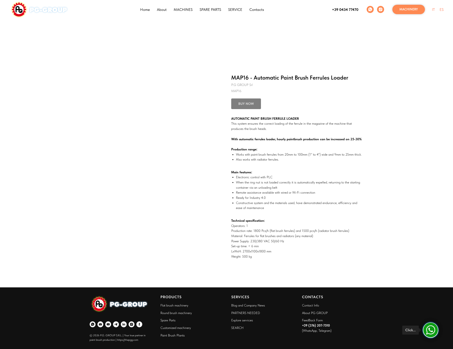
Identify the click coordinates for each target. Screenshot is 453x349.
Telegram (325, 330)
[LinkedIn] (124, 324)
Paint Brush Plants (172, 335)
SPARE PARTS (210, 9)
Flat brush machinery (174, 305)
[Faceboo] (139, 324)
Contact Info (310, 305)
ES (442, 9)
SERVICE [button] (235, 9)
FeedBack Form (312, 320)
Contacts (256, 9)
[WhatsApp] (370, 9)
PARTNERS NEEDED (245, 313)
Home (145, 9)
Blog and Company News (248, 305)
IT (433, 9)
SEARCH (237, 328)
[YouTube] (108, 324)
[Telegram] (116, 324)
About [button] (162, 9)
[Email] (100, 324)
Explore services (242, 320)
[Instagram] (380, 9)
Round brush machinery (176, 313)
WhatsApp (310, 330)
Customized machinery (175, 328)
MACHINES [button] (183, 9)
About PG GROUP (315, 313)
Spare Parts (168, 320)
